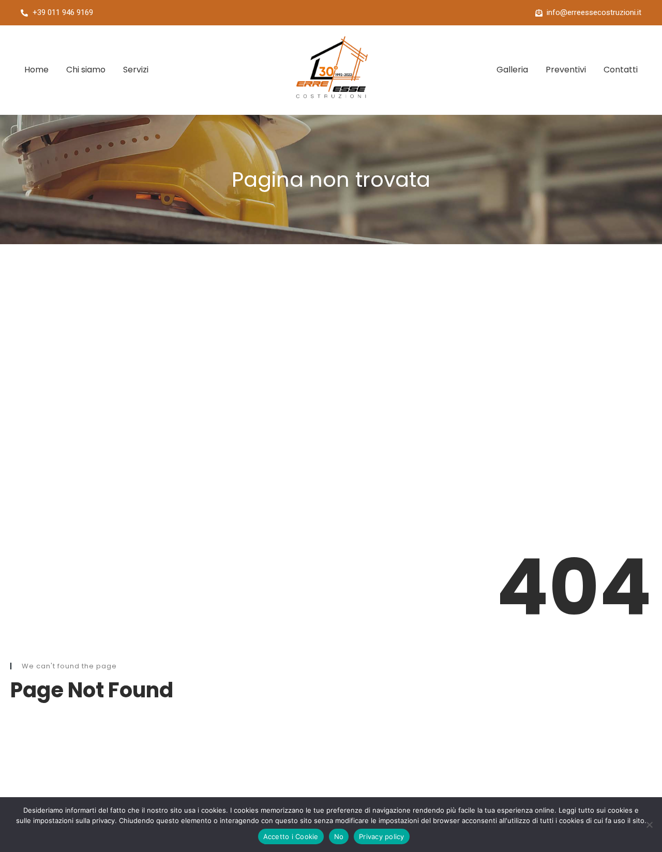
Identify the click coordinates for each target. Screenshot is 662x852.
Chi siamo (86, 70)
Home (36, 70)
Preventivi (566, 70)
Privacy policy (381, 836)
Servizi (135, 70)
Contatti (621, 70)
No (339, 836)
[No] (649, 824)
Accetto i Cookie (291, 836)
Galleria (512, 70)
